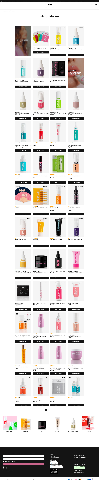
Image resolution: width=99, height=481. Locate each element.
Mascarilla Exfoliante (19, 303)
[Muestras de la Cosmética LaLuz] (41, 36)
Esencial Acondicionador (38, 367)
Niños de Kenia (53, 460)
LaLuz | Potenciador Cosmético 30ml (57, 271)
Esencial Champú (36, 335)
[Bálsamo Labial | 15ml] (58, 131)
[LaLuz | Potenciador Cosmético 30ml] (58, 259)
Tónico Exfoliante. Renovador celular (58, 335)
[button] (35, 47)
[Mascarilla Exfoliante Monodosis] (58, 386)
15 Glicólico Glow (36, 112)
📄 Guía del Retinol (54, 463)
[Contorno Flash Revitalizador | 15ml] (58, 163)
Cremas (41, 431)
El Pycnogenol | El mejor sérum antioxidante (74, 207)
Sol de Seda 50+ (36, 239)
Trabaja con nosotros (78, 470)
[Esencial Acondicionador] (41, 354)
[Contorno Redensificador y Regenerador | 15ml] (41, 131)
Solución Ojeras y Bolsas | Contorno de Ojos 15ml (58, 80)
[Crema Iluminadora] (58, 100)
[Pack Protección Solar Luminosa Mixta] (23, 322)
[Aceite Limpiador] (23, 163)
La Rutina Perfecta (10, 431)
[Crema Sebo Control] (41, 386)
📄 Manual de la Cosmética (56, 465)
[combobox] (4, 459)
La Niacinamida (71, 112)
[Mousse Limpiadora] (23, 131)
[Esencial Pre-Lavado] (58, 354)
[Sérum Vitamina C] (58, 36)
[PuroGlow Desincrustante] (76, 259)
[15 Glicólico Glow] (41, 100)
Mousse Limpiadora (19, 144)
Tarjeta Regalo (53, 456)
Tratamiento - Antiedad (73, 431)
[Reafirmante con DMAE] (23, 68)
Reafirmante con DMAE (19, 80)
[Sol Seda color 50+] (76, 322)
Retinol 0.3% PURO (18, 112)
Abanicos (17, 207)
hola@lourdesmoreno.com (79, 455)
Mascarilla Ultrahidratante (56, 239)
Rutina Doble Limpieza (72, 398)
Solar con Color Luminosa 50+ (74, 176)
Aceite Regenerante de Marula (21, 271)
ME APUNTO (23, 464)
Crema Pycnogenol (37, 271)
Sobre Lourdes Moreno (54, 457)
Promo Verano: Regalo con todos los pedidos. (24, 1)
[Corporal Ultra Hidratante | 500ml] (58, 291)
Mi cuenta (52, 454)
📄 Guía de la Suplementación (56, 467)
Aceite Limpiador (18, 176)
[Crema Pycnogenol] (41, 259)
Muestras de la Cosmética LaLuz (39, 48)
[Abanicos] (23, 195)
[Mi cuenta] (94, 5)
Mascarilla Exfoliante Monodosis (57, 398)
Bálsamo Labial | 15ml (54, 144)
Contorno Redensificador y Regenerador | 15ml (38, 144)
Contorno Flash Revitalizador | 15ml (57, 176)
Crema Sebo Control (37, 398)
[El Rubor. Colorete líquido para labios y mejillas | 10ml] (41, 163)
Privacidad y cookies (25, 479)
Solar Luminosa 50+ (54, 207)
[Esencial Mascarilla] (76, 354)
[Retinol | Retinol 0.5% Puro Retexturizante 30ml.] (23, 227)
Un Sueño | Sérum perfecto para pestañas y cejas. (39, 303)
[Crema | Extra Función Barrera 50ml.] (76, 227)
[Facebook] (4, 468)
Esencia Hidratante (72, 144)
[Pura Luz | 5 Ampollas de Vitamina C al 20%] (41, 195)
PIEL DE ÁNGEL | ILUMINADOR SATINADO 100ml (22, 367)
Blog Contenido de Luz (54, 459)
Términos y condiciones (34, 479)
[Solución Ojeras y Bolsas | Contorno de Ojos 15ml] (58, 68)
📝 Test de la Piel (54, 462)
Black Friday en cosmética (79, 472)
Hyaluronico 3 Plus (72, 48)
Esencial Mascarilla (72, 367)
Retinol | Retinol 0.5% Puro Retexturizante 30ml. (20, 239)
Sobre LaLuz (52, 7)
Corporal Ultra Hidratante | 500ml (57, 303)
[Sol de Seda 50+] (41, 227)
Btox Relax (35, 80)
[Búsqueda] (92, 5)
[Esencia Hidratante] (76, 131)
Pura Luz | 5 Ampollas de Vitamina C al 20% (40, 207)
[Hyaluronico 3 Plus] (76, 36)
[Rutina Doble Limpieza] (76, 386)
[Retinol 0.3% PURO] (23, 100)
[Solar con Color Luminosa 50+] (76, 163)
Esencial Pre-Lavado (54, 367)
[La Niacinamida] (76, 100)
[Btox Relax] (41, 68)
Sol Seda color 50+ (72, 335)
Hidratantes (25, 431)
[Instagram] (6, 468)
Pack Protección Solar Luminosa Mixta (23, 335)
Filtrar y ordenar (20, 23)
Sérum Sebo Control (19, 398)
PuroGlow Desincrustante (73, 271)
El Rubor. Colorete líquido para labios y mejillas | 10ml (40, 176)
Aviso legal (18, 479)
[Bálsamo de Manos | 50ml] (76, 291)
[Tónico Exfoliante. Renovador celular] (58, 322)
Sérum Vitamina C (53, 48)
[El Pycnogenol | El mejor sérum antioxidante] (76, 195)
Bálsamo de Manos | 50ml (73, 303)
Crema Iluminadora (54, 112)
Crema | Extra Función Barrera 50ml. (75, 239)
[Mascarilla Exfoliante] (23, 291)
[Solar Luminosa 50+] (58, 195)
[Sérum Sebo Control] (23, 386)
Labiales (89, 431)
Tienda (46, 7)
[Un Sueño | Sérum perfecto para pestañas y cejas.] (41, 291)
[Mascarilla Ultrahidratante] (58, 227)
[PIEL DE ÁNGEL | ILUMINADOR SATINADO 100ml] (23, 354)
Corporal (57, 431)
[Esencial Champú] (41, 322)
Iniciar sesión (52, 453)
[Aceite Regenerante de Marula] (23, 259)
